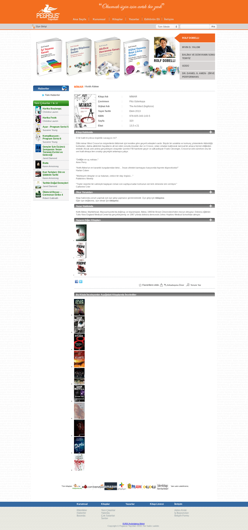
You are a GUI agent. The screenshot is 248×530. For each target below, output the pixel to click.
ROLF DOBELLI (190, 38)
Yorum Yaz (195, 285)
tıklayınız (159, 198)
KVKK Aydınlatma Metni (134, 523)
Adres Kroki (180, 510)
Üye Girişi (41, 26)
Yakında (105, 513)
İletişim (169, 19)
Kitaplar (117, 19)
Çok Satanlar (108, 515)
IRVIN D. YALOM (191, 47)
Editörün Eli (152, 19)
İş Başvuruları (181, 513)
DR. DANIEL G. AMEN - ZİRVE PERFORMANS (198, 75)
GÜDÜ (185, 65)
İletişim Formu (181, 515)
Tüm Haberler (52, 95)
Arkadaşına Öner (175, 285)
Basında (81, 515)
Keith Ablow (92, 86)
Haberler (81, 513)
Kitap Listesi (157, 504)
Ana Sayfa (79, 19)
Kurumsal (99, 19)
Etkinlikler (82, 510)
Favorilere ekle (150, 285)
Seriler (104, 518)
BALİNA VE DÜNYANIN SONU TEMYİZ (198, 56)
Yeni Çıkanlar (108, 510)
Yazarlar (134, 19)
